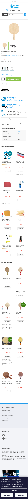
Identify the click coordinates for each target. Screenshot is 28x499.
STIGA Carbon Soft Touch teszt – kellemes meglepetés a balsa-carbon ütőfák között (13, 451)
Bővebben (20, 171)
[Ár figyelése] (10, 84)
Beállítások (14, 490)
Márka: (21, 55)
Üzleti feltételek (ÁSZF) (7, 413)
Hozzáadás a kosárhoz (13, 79)
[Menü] (5, 14)
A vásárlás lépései (6, 418)
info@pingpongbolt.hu (9, 435)
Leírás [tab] (4, 119)
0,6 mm (4, 203)
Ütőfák (19, 131)
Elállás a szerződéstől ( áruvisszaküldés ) (10, 423)
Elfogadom (21, 495)
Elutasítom (7, 495)
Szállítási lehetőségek (7, 75)
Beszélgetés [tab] (10, 119)
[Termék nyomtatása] (2, 84)
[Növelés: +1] (4, 78)
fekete (17, 174)
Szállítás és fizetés (6, 410)
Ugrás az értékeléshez (11, 55)
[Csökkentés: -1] (4, 79)
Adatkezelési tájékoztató (7, 415)
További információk (16, 486)
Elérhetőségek (5, 420)
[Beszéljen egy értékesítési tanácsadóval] (6, 84)
